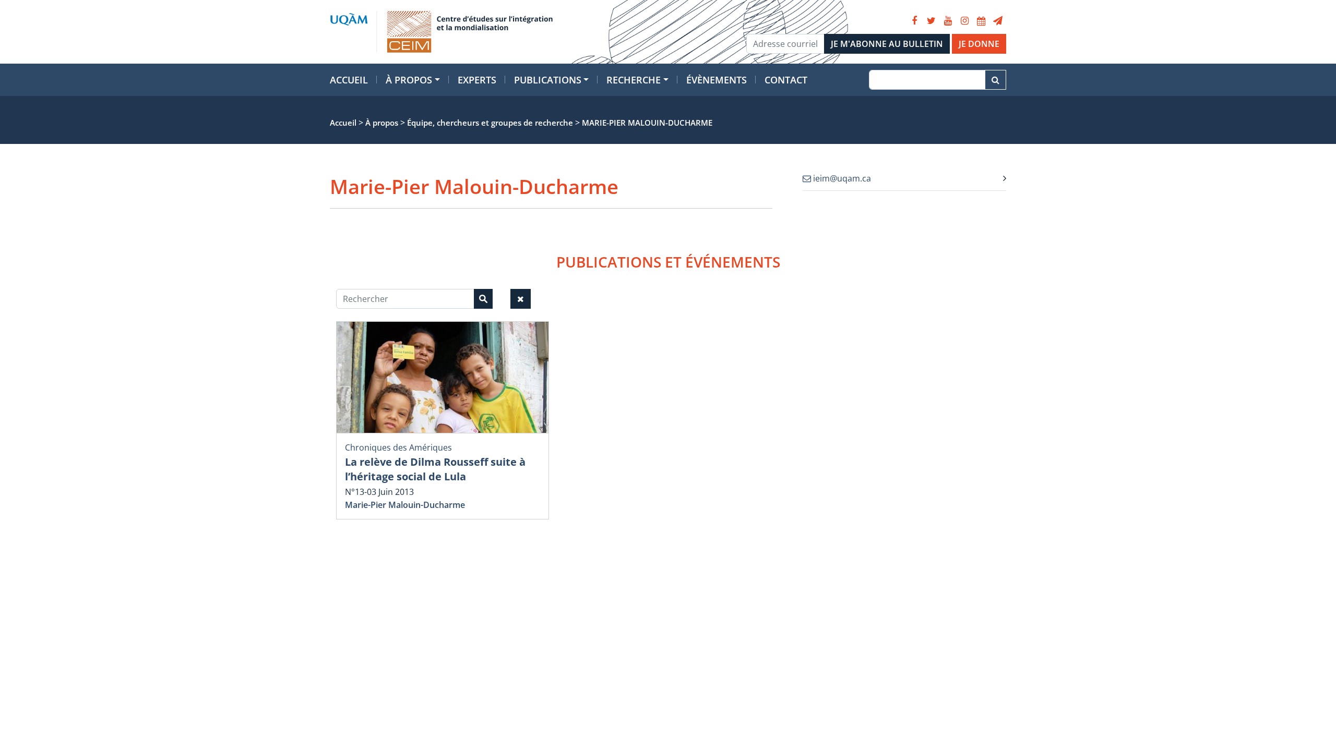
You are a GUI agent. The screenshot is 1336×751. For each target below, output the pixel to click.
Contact (786, 80)
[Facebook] (914, 21)
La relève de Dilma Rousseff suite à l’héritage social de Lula (435, 469)
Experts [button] (477, 80)
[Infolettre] (998, 21)
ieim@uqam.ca (841, 178)
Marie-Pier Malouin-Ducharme (405, 505)
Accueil (349, 80)
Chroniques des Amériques (398, 447)
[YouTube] (948, 21)
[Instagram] (964, 21)
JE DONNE (979, 44)
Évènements (716, 80)
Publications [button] (547, 80)
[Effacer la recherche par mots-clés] (520, 299)
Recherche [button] (633, 80)
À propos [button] (409, 80)
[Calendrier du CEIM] (981, 21)
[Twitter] (931, 21)
